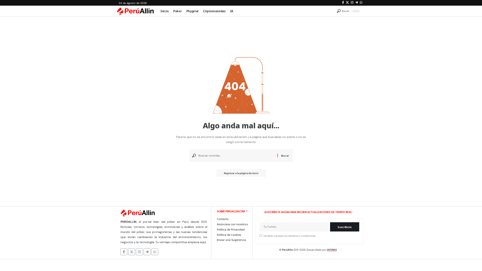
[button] (343, 11)
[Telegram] (356, 2)
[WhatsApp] (361, 2)
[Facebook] (343, 2)
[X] (347, 2)
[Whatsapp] (154, 251)
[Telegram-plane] (147, 251)
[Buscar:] (236, 155)
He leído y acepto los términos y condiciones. (290, 236)
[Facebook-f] (123, 251)
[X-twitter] (131, 251)
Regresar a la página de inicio (241, 173)
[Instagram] (352, 2)
